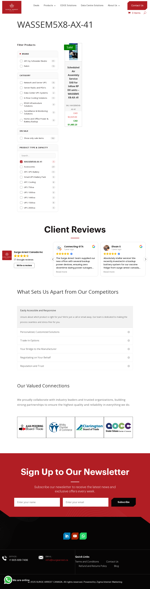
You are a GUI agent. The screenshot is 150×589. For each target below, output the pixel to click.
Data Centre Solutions (92, 5)
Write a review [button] (24, 265)
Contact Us (137, 5)
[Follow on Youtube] (75, 536)
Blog (116, 566)
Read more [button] (61, 272)
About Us (112, 5)
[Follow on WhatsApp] (83, 536)
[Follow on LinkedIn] (66, 536)
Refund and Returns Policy (93, 566)
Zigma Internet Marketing (109, 582)
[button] (145, 259)
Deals (36, 5)
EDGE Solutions (68, 5)
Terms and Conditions (87, 562)
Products (48, 5)
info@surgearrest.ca (57, 560)
